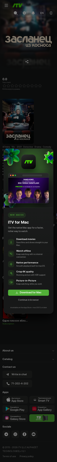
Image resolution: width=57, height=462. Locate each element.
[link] (28, 293)
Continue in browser (28, 299)
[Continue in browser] (47, 153)
